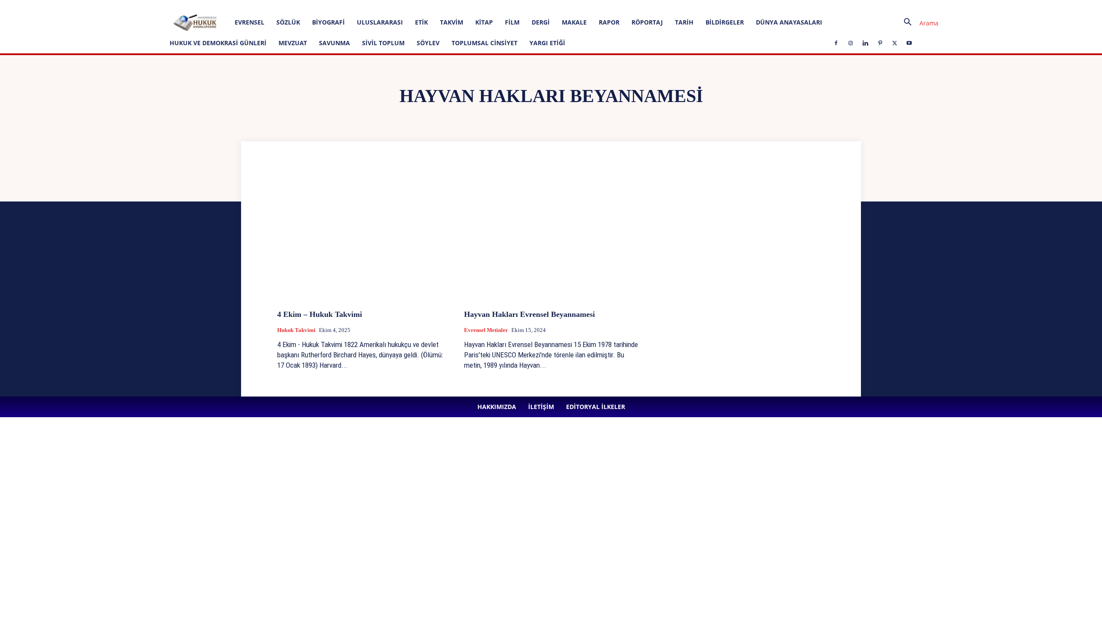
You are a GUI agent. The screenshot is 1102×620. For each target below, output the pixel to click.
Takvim (451, 22)
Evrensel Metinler (486, 330)
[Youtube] (271, 6)
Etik (421, 22)
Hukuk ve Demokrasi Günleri (218, 43)
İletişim (130, 6)
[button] (917, 23)
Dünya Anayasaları (789, 22)
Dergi (541, 22)
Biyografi (328, 22)
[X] (257, 6)
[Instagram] (214, 6)
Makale (574, 22)
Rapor (609, 22)
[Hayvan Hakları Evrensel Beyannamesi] (551, 238)
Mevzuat (293, 43)
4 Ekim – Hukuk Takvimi (320, 314)
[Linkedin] (229, 6)
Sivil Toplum (383, 43)
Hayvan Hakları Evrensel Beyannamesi (529, 314)
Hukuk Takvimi (296, 330)
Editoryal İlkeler (163, 6)
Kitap (484, 22)
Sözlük (288, 22)
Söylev (428, 43)
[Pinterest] (243, 6)
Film (512, 22)
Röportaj (647, 22)
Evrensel (249, 22)
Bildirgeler (725, 22)
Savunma (334, 43)
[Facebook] (200, 6)
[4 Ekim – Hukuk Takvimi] (364, 238)
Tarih (684, 22)
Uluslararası (380, 22)
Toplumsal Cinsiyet (484, 43)
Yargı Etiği (547, 43)
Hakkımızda (101, 6)
